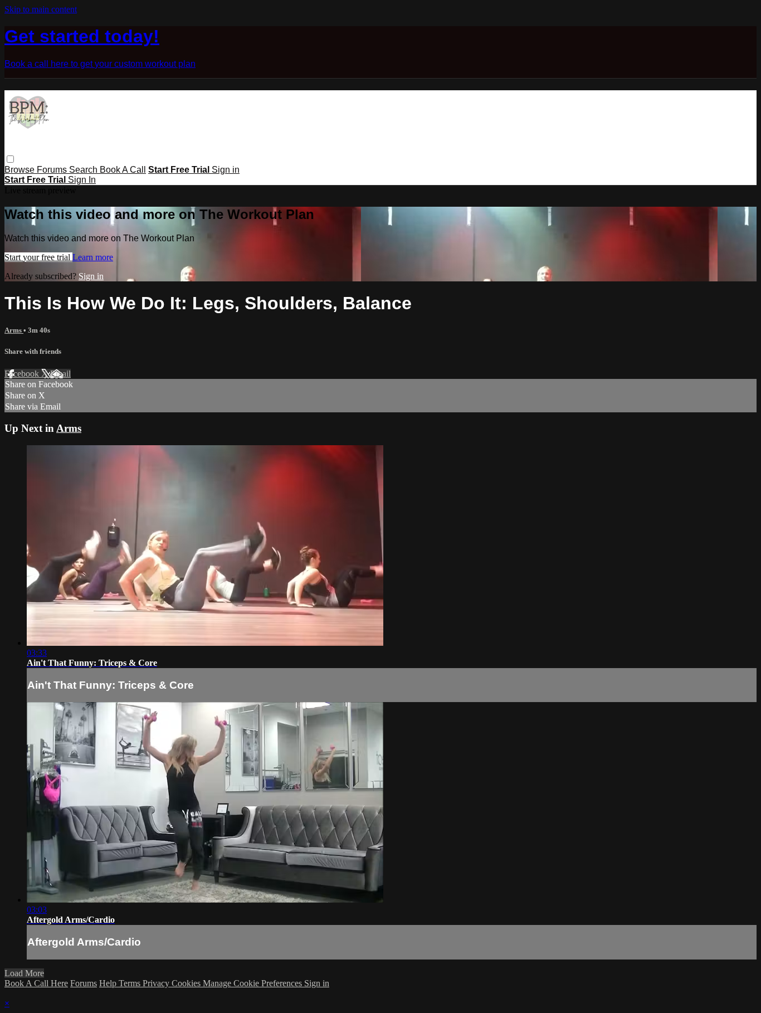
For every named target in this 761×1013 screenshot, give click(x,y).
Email (60, 373)
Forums (53, 169)
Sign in (226, 169)
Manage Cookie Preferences (253, 983)
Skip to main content (40, 9)
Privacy (157, 983)
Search (84, 169)
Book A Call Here (36, 983)
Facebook (22, 373)
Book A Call (123, 169)
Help (109, 983)
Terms (131, 983)
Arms (13, 330)
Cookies (187, 983)
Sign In (82, 179)
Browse (20, 169)
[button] (10, 159)
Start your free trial (38, 257)
